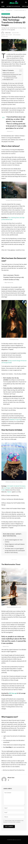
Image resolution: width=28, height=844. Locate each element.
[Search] (26, 2)
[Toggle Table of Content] (19, 70)
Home (3, 6)
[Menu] (2, 2)
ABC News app (13, 693)
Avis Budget (7, 488)
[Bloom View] (13, 2)
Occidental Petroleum (19, 486)
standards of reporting (15, 419)
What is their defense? (8, 72)
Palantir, (9, 492)
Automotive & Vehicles (13, 6)
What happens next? (8, 79)
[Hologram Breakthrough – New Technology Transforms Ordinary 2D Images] (14, 45)
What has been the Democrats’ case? (12, 74)
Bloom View (8, 32)
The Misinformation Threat (11, 77)
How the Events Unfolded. (9, 76)
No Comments (17, 34)
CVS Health (10, 486)
